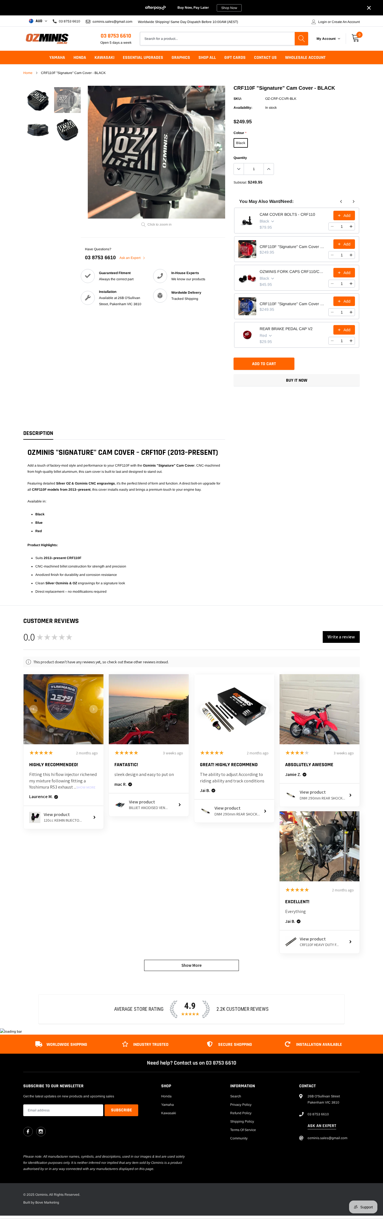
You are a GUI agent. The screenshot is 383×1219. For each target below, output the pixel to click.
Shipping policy (242, 1121)
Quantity (240, 158)
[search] (301, 38)
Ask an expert (322, 1126)
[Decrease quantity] (332, 226)
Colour (240, 133)
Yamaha (57, 58)
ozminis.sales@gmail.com (112, 21)
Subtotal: (240, 182)
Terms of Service (243, 1130)
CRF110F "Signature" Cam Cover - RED (292, 246)
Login (322, 22)
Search (235, 1096)
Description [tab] (38, 433)
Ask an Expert (130, 258)
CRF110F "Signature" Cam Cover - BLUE (292, 304)
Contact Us (265, 58)
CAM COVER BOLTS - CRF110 (287, 214)
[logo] (47, 38)
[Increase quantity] (351, 226)
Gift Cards (235, 58)
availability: (243, 108)
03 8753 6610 (116, 36)
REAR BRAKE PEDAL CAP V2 (286, 328)
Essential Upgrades (143, 58)
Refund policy (241, 1113)
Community (239, 1138)
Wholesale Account (305, 58)
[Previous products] (341, 201)
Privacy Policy (241, 1105)
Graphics (181, 58)
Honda (79, 58)
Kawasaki (104, 58)
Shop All (207, 58)
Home (28, 73)
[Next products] (353, 201)
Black (240, 143)
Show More (86, 787)
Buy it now (296, 380)
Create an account (346, 22)
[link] (38, 100)
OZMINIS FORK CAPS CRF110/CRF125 (292, 271)
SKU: (238, 99)
